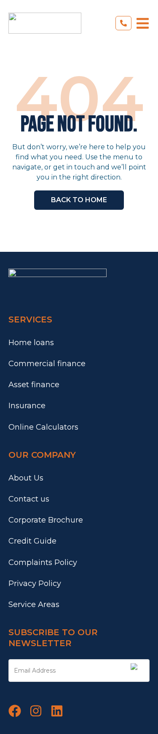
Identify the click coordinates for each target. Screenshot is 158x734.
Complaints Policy (42, 562)
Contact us (28, 499)
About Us (25, 478)
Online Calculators (43, 427)
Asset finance (33, 384)
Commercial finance (47, 363)
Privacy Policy (34, 583)
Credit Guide (32, 541)
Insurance (27, 405)
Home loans (31, 342)
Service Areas (33, 604)
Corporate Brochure (45, 520)
